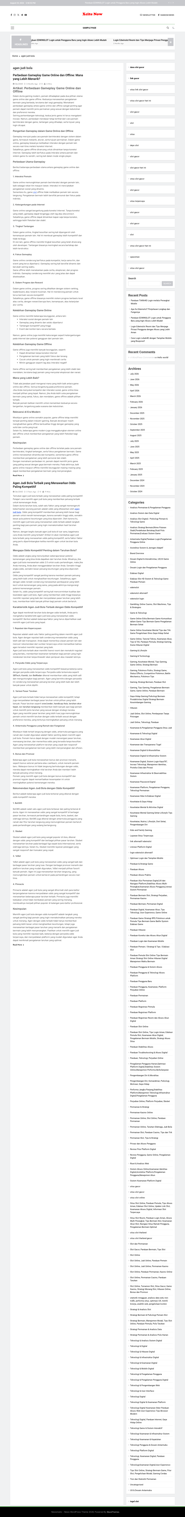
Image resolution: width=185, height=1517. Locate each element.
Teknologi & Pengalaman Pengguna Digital (149, 1380)
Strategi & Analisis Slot (140, 1309)
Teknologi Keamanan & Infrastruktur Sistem (149, 1434)
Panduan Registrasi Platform (143, 1012)
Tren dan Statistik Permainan (143, 1479)
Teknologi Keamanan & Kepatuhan (145, 1439)
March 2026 (135, 396)
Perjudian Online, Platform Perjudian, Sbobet (150, 1101)
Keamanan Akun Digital (140, 739)
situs (132, 134)
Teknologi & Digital (138, 1346)
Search (132, 278)
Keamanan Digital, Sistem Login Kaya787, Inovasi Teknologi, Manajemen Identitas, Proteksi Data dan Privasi (148, 764)
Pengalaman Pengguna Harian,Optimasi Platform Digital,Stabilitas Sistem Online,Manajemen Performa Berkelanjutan (149, 1067)
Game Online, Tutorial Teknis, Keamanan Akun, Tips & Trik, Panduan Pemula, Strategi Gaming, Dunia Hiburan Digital (151, 642)
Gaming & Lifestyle (138, 650)
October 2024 (136, 491)
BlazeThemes (113, 1512)
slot (35, 192)
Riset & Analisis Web (139, 1163)
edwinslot (134, 587)
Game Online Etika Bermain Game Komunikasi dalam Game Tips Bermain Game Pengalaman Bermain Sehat (151, 621)
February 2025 (136, 469)
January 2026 (136, 407)
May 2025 (134, 452)
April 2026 (134, 390)
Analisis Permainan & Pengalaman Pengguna (150, 507)
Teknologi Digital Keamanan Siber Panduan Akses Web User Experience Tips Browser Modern (149, 1411)
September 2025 (137, 430)
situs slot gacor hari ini (140, 100)
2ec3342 (19, 83)
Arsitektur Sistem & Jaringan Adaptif (146, 548)
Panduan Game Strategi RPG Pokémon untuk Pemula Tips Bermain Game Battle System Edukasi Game (150, 921)
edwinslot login (137, 598)
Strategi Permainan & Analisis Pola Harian (149, 1335)
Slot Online (135, 1255)
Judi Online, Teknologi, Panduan (144, 722)
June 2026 (134, 379)
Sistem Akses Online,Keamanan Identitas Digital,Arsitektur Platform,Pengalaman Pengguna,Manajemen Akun (148, 1172)
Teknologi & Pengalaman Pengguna (146, 1374)
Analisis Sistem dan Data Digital (144, 513)
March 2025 (135, 463)
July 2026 (134, 374)
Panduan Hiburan (137, 930)
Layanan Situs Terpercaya (141, 836)
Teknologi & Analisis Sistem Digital (146, 1340)
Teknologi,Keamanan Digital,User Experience (150, 1465)
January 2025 (136, 474)
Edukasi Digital (137, 573)
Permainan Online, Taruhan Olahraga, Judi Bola (151, 1127)
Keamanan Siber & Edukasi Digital (145, 796)
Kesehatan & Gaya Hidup (141, 801)
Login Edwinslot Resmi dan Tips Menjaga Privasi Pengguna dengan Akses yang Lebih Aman (116, 3)
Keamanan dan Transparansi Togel (145, 744)
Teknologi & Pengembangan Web (145, 1385)
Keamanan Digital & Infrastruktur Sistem (148, 756)
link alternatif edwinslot (140, 841)
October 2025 (136, 424)
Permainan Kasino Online (141, 1112)
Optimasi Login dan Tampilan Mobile (146, 858)
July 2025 (134, 441)
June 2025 (134, 446)
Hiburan (133, 708)
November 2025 (137, 418)
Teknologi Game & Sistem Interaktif (146, 1428)
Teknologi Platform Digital (142, 1450)
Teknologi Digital (137, 1396)
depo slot (134, 145)
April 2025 (134, 458)
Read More (17, 475)
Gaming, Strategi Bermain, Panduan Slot (148, 682)
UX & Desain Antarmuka (141, 1490)
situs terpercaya (137, 201)
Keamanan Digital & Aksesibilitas (145, 750)
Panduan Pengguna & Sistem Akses (146, 967)
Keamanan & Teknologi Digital (143, 733)
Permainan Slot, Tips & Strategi (144, 1138)
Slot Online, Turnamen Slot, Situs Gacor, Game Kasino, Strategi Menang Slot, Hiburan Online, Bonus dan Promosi (151, 1289)
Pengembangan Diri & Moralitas (144, 1075)
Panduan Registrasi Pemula (142, 1007)
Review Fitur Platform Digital (143, 1149)
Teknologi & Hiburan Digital (142, 1352)
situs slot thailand (138, 1232)
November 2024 (137, 486)
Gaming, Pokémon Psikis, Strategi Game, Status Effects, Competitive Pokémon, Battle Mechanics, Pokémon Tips (150, 673)
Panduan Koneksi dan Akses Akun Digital (148, 935)
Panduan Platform (138, 1001)
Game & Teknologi (138, 613)
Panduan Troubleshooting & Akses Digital (149, 1052)
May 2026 (134, 385)
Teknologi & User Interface (142, 1391)
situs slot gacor (137, 179)
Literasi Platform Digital (141, 847)
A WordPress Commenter (142, 357)
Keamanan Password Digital (142, 782)
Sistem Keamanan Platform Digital (145, 1181)
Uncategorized (136, 1484)
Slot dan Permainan (139, 1244)
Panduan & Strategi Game (141, 864)
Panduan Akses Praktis (140, 875)
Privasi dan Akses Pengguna (143, 1143)
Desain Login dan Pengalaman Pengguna (148, 567)
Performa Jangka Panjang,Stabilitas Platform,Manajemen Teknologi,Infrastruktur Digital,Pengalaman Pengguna (150, 1092)
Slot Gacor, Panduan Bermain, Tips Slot (147, 1249)
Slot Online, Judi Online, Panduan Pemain (148, 1260)
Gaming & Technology (140, 656)
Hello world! (162, 357)
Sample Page (89, 28)
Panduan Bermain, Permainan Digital (146, 904)
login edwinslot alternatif (141, 852)
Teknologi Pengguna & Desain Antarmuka (148, 1445)
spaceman (134, 257)
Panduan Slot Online (139, 1026)
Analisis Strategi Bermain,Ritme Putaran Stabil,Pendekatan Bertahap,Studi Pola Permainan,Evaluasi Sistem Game (148, 530)
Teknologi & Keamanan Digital (143, 1363)
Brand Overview (137, 553)
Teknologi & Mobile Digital (142, 1368)
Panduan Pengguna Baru (141, 981)
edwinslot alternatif (139, 593)
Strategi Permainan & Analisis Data (146, 1329)
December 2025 (137, 413)
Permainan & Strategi (139, 1107)
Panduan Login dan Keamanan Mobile (147, 941)
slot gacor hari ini (138, 167)
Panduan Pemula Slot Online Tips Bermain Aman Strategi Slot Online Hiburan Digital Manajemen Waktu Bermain (149, 958)
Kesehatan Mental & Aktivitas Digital (146, 807)
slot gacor (134, 112)
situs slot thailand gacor (141, 1238)
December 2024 (137, 480)
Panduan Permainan (139, 995)
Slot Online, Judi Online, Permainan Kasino (149, 1266)
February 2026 (136, 402)
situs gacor (135, 1186)
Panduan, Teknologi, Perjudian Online (146, 1058)
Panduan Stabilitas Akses (141, 1047)
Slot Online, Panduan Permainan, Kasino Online (151, 1272)
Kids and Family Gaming (141, 830)
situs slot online (137, 1197)
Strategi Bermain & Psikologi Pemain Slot (149, 1315)
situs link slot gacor (139, 89)
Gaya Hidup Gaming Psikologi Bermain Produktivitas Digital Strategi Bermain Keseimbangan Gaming (147, 699)
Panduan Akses (137, 869)
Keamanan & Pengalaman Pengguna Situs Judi (151, 728)
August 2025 (135, 435)
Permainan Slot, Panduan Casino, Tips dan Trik (151, 1132)
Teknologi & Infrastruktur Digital (144, 1357)
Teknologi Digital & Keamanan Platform (148, 1402)
